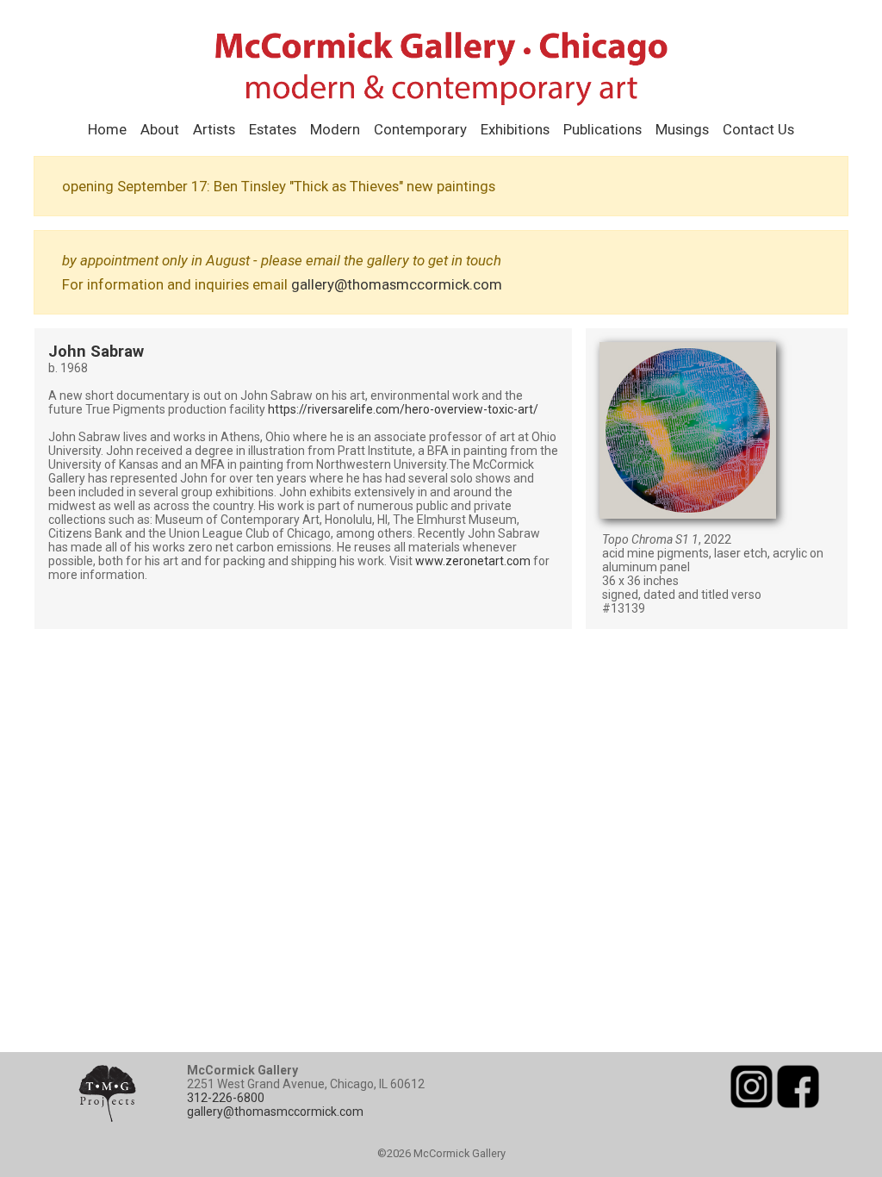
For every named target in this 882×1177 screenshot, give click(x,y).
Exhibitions (515, 129)
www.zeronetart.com (473, 561)
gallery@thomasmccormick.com (396, 284)
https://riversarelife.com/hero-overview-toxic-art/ (403, 409)
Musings (682, 129)
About (159, 129)
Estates (272, 129)
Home (107, 129)
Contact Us (758, 129)
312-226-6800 (225, 1098)
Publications (602, 129)
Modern (335, 129)
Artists (214, 129)
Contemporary (420, 129)
